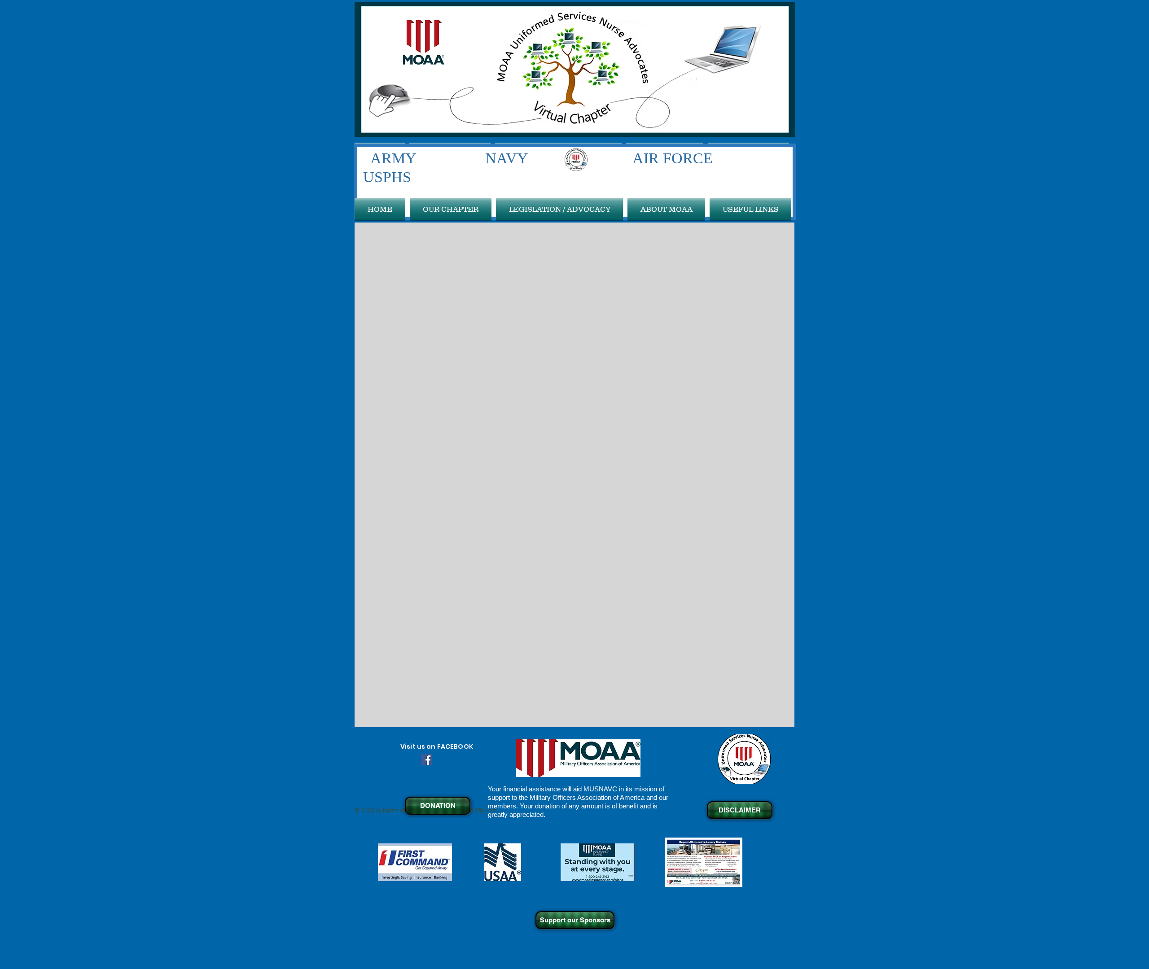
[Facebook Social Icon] (426, 759)
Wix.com (486, 811)
